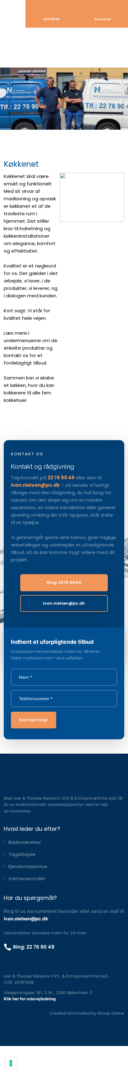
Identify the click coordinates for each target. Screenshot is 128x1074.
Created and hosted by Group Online (86, 1013)
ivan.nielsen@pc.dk (35, 485)
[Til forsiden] (64, 47)
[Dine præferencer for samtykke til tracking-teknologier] (11, 1063)
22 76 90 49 (61, 477)
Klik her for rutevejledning (30, 998)
